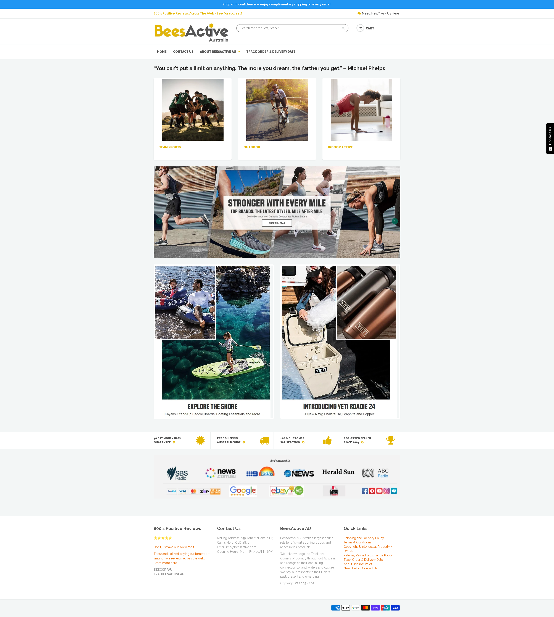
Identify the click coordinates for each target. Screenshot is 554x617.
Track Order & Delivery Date (271, 51)
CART (370, 28)
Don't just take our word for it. (174, 547)
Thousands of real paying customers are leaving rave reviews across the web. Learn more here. (182, 558)
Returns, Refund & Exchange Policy (368, 555)
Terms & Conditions (357, 542)
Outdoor (251, 147)
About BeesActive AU (218, 51)
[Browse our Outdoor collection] (277, 109)
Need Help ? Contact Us (360, 568)
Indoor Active (340, 147)
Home (162, 51)
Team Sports (170, 147)
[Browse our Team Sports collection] (193, 109)
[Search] (343, 28)
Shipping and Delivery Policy (364, 538)
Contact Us (183, 51)
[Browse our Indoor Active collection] (361, 109)
